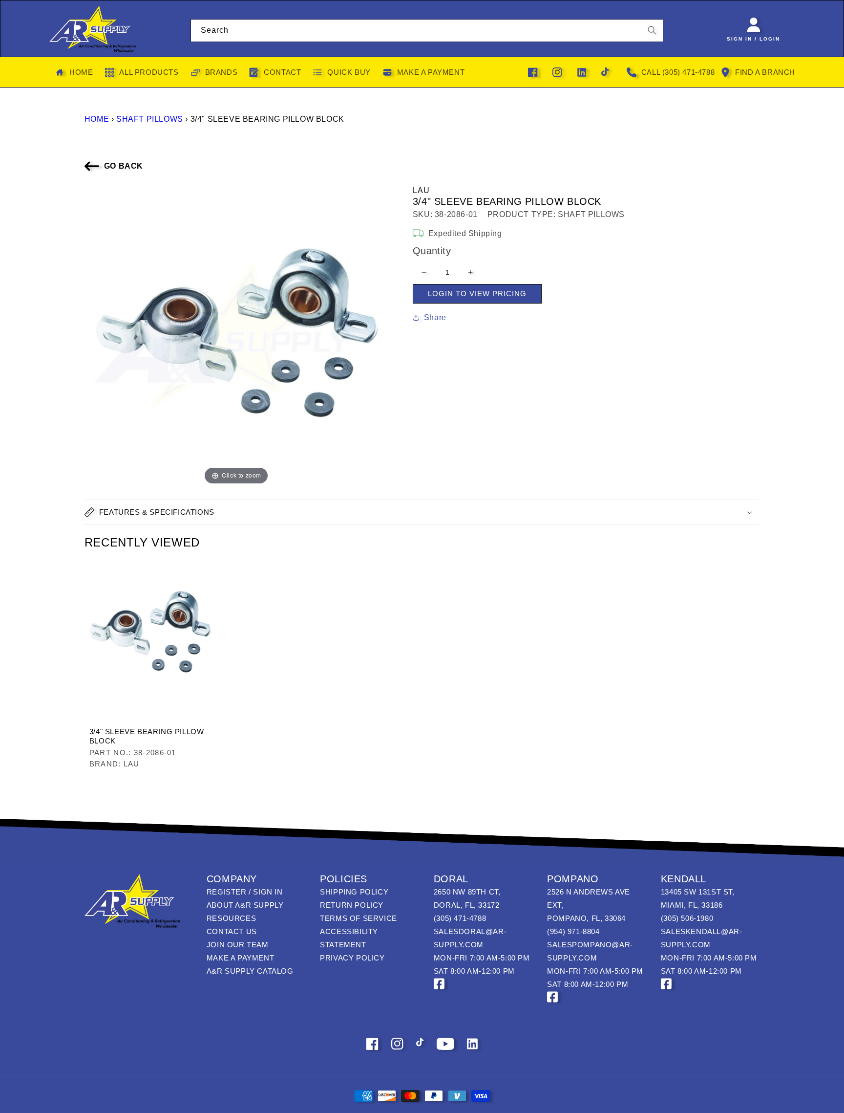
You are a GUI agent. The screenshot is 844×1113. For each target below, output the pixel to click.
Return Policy (351, 905)
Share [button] (435, 317)
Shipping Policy (354, 892)
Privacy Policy (352, 958)
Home (96, 119)
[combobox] (427, 31)
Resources (231, 918)
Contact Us (232, 931)
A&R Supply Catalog (250, 971)
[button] (422, 512)
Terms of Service (358, 918)
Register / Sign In (245, 892)
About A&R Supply (245, 905)
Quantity (432, 250)
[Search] (652, 30)
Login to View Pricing (477, 293)
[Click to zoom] (236, 334)
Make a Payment (240, 958)
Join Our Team (238, 944)
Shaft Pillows (149, 119)
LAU (421, 190)
